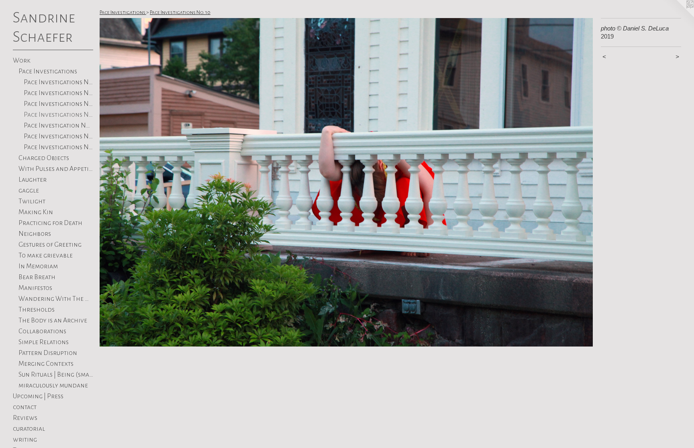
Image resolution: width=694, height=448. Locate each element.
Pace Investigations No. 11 (58, 103)
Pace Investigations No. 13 (58, 93)
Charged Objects (43, 158)
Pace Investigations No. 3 (58, 147)
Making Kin (35, 212)
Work (22, 60)
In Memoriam (38, 266)
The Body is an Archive (52, 320)
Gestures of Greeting (50, 244)
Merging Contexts (45, 363)
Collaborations (42, 331)
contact (25, 407)
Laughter (32, 179)
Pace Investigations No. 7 (58, 136)
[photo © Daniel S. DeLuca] (346, 182)
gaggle (28, 190)
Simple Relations (43, 342)
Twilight (31, 201)
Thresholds (36, 309)
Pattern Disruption (47, 353)
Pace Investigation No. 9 (58, 125)
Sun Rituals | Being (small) (56, 374)
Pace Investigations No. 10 (58, 114)
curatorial (29, 428)
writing (25, 439)
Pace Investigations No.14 (58, 82)
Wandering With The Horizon (56, 298)
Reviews (25, 418)
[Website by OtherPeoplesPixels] (678, 16)
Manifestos (35, 288)
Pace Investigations (47, 71)
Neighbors (34, 233)
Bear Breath (36, 277)
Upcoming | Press (38, 396)
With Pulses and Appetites (56, 168)
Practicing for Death (50, 223)
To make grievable (45, 255)
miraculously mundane (53, 385)
